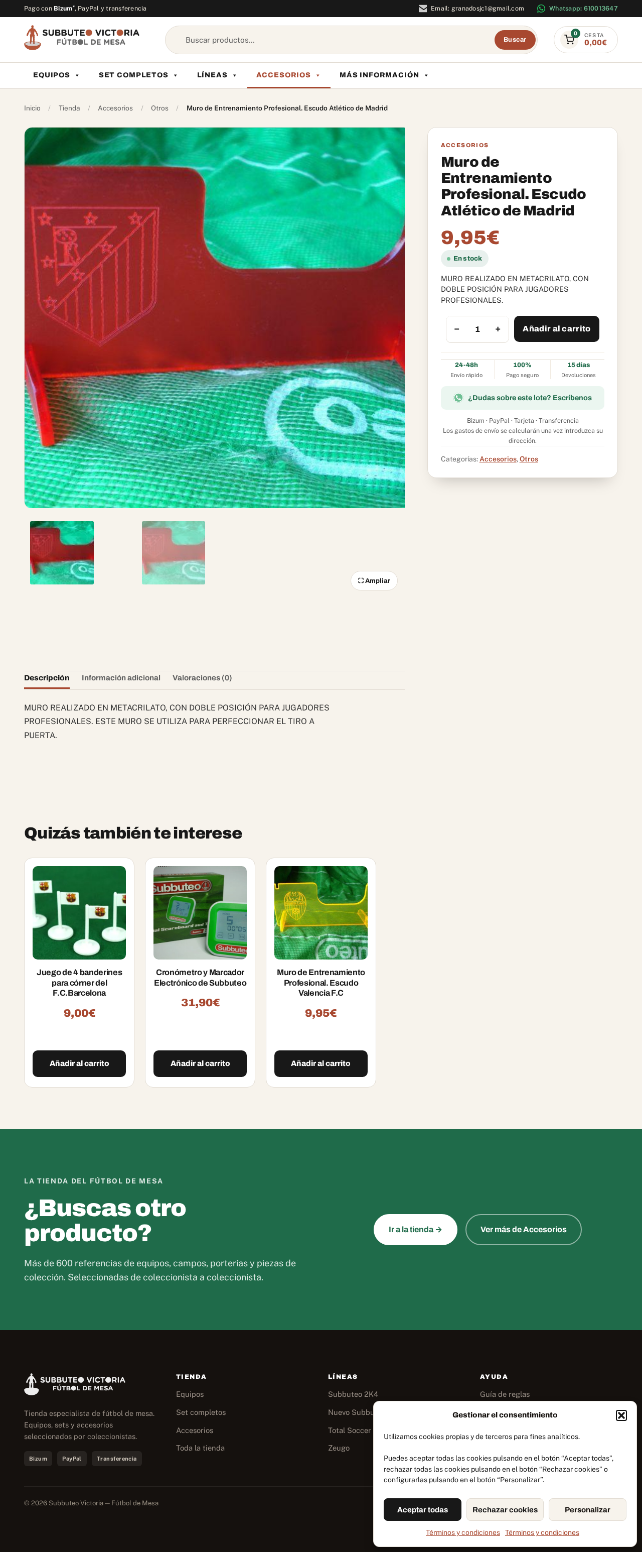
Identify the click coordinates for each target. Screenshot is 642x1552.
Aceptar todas (422, 1510)
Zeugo (339, 1448)
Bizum (64, 8)
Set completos (134, 75)
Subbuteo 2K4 (353, 1394)
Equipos (51, 75)
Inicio (32, 108)
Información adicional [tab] (121, 678)
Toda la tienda (200, 1448)
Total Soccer (349, 1430)
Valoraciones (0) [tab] (202, 678)
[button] (621, 1415)
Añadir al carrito (556, 328)
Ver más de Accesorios (523, 1229)
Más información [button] (379, 75)
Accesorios (283, 75)
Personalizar (587, 1510)
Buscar (515, 39)
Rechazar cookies (505, 1510)
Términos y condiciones (463, 1532)
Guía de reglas (505, 1394)
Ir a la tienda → (415, 1229)
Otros (160, 108)
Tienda (69, 108)
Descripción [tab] (47, 678)
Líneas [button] (212, 75)
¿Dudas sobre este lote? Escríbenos (530, 397)
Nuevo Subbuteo (357, 1412)
